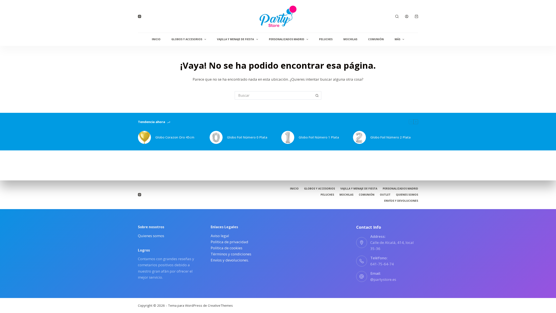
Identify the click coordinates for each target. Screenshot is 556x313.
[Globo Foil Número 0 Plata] (216, 137)
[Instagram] (139, 16)
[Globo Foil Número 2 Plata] (359, 137)
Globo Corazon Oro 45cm (174, 137)
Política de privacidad (229, 241)
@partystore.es (383, 279)
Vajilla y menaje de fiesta (235, 39)
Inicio (156, 39)
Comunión (376, 39)
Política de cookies (226, 247)
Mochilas (350, 39)
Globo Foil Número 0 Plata (247, 137)
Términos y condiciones (231, 253)
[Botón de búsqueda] (317, 95)
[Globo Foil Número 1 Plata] (287, 137)
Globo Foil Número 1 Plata (319, 137)
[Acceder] (406, 16)
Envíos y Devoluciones (401, 201)
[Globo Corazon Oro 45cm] (144, 137)
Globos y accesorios (186, 39)
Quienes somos (407, 194)
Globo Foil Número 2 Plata (390, 137)
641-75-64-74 (382, 263)
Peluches (326, 39)
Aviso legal (220, 235)
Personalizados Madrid (286, 39)
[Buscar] (397, 16)
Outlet (385, 194)
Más (397, 39)
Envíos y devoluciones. (230, 260)
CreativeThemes (220, 305)
